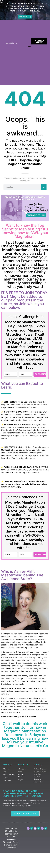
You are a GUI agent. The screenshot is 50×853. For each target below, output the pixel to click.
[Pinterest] (31, 828)
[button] (29, 45)
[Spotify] (38, 828)
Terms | (16, 842)
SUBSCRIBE (40, 374)
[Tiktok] (28, 828)
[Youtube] (35, 828)
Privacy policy (10, 845)
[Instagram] (42, 828)
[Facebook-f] (45, 828)
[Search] (44, 187)
